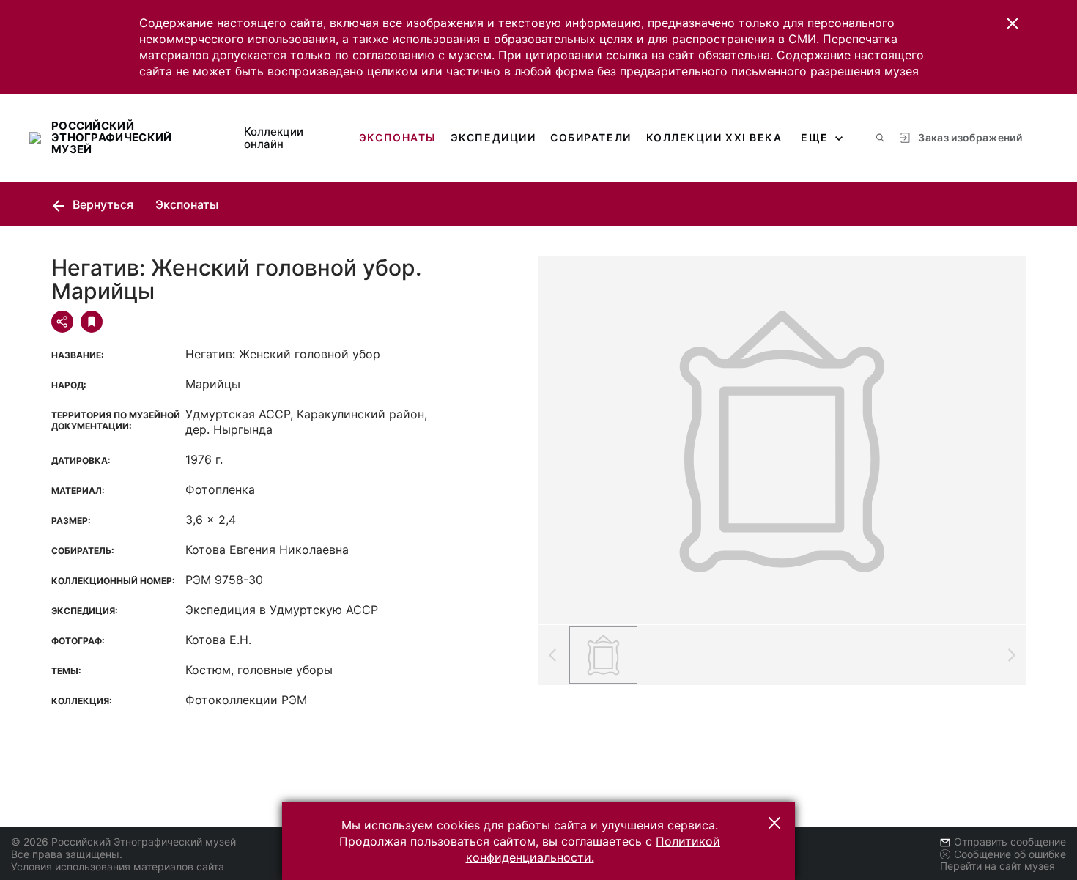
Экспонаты (397, 137)
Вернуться (101, 204)
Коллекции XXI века (714, 137)
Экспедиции (493, 137)
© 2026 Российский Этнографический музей (123, 841)
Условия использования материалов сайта (117, 866)
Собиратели (590, 137)
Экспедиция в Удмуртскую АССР (281, 609)
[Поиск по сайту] (880, 137)
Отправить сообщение (1010, 841)
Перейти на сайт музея (997, 865)
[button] (1012, 23)
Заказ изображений (970, 137)
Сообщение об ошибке (1010, 854)
